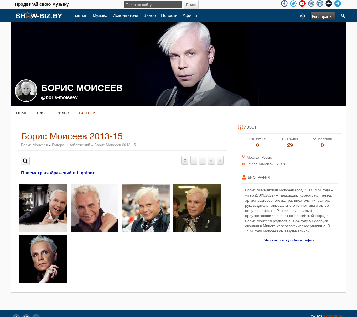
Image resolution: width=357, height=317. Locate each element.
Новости (169, 15)
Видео (149, 15)
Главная (79, 15)
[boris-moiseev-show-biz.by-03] (197, 207)
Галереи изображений (71, 144)
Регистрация (322, 16)
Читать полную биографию (289, 240)
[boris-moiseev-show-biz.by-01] (146, 207)
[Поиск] (343, 15)
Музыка (100, 15)
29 (290, 142)
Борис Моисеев (34, 144)
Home (21, 113)
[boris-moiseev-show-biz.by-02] (94, 207)
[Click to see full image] (178, 63)
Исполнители (125, 15)
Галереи (87, 113)
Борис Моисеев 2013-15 (115, 144)
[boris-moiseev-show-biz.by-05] (43, 207)
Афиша (190, 15)
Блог (42, 113)
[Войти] (302, 15)
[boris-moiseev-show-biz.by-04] (43, 258)
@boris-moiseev (59, 97)
